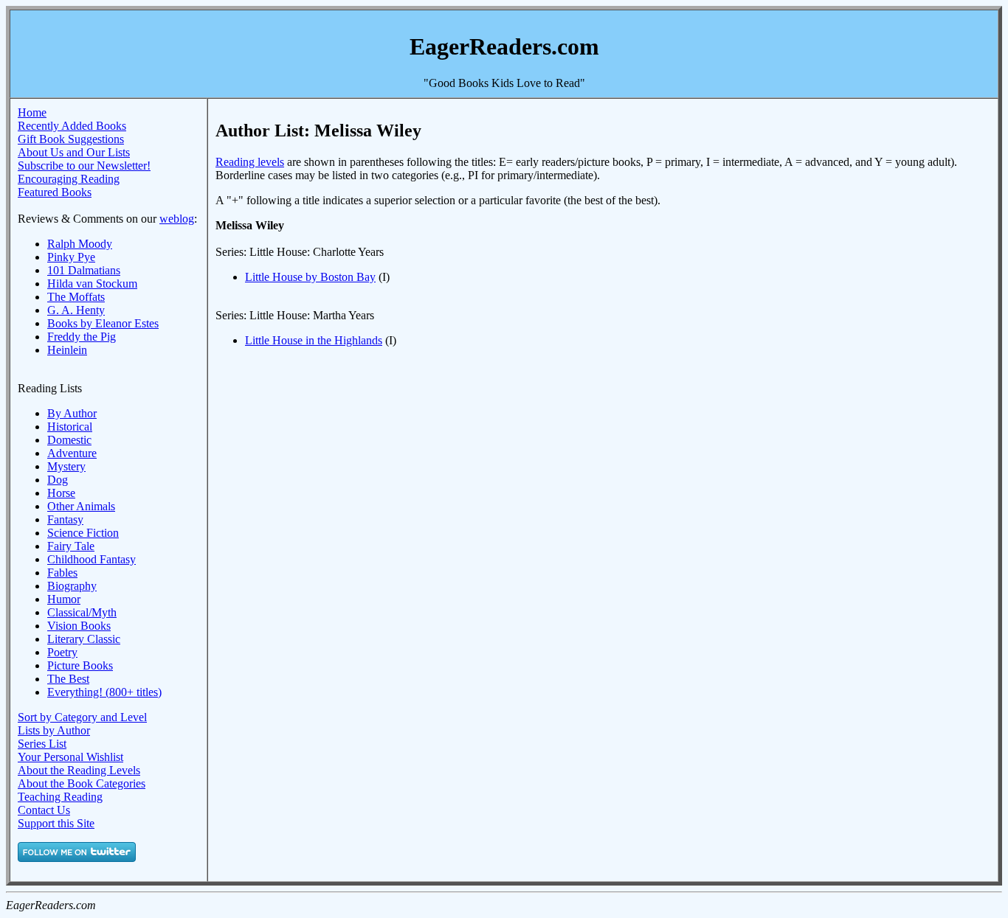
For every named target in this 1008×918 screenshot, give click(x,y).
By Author (72, 413)
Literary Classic (83, 639)
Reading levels (249, 162)
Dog (57, 479)
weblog (176, 218)
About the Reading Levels (79, 770)
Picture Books (80, 665)
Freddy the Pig (81, 336)
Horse (61, 493)
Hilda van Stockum (92, 283)
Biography (72, 586)
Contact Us (44, 810)
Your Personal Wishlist (70, 757)
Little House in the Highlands (313, 340)
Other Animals (81, 506)
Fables (62, 572)
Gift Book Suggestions (71, 139)
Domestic (69, 440)
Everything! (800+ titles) (104, 692)
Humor (63, 599)
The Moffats (76, 297)
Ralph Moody (79, 243)
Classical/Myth (82, 612)
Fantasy (65, 519)
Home (32, 112)
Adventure (72, 453)
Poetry (62, 652)
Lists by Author (54, 730)
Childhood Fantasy (91, 559)
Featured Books (55, 192)
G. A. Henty (76, 310)
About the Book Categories (81, 783)
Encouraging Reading (69, 179)
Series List (42, 743)
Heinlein (67, 350)
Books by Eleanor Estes (103, 323)
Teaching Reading (60, 796)
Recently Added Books (72, 125)
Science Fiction (83, 532)
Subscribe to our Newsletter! (84, 165)
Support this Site (56, 823)
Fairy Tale (70, 546)
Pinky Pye (71, 257)
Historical (69, 426)
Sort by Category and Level (82, 717)
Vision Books (79, 625)
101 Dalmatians (83, 270)
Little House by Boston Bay (310, 277)
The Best (68, 678)
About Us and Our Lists (74, 152)
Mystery (66, 466)
